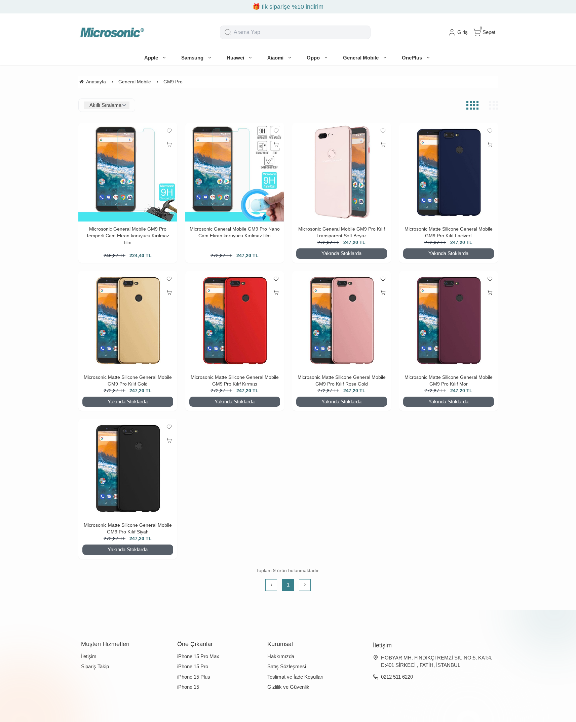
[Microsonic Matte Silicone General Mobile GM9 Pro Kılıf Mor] (448, 320)
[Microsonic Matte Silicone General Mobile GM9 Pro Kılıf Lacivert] (448, 172)
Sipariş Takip (95, 666)
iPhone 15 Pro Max (198, 656)
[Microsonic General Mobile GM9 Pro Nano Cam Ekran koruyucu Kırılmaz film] (234, 172)
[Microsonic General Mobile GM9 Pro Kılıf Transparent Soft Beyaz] (341, 172)
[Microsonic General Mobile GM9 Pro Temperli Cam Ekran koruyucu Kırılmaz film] (127, 172)
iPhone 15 (188, 687)
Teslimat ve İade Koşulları (295, 677)
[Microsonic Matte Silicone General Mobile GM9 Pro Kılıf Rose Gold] (341, 320)
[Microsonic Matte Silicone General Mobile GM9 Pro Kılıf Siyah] (127, 468)
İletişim (89, 656)
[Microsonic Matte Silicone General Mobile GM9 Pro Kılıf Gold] (127, 320)
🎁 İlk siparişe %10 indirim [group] (288, 6)
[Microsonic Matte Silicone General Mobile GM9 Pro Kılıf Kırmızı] (234, 320)
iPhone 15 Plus (193, 677)
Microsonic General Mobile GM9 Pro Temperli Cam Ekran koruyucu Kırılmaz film (127, 235)
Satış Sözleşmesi (286, 666)
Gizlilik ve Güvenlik (288, 687)
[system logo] (112, 32)
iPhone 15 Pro (192, 666)
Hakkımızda (280, 656)
